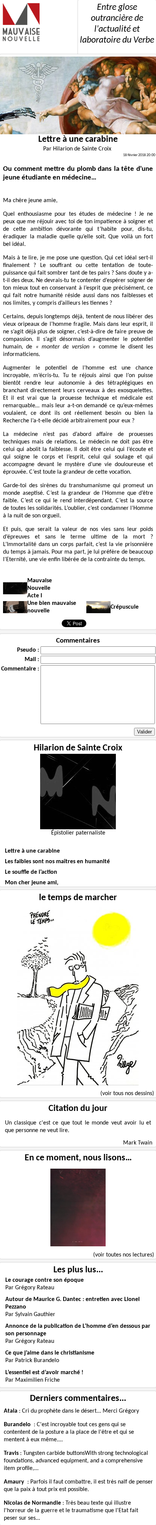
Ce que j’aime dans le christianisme (49, 1353)
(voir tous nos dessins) (127, 1094)
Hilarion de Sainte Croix (78, 748)
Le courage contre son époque (44, 1280)
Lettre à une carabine (32, 851)
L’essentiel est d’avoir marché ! (44, 1373)
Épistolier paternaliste (78, 833)
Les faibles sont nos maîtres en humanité (57, 862)
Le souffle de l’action (31, 872)
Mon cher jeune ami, (31, 883)
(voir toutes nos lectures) (123, 1255)
